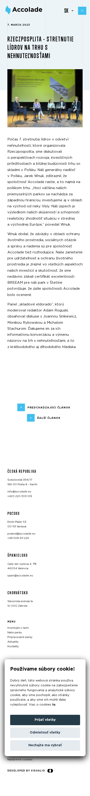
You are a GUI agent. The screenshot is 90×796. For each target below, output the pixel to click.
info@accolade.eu (19, 491)
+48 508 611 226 (18, 538)
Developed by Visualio (26, 771)
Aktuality (13, 642)
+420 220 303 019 (19, 496)
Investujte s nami (18, 628)
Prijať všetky (45, 719)
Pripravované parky (20, 637)
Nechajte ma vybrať (45, 745)
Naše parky (14, 632)
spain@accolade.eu (20, 575)
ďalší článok (48, 418)
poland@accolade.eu (21, 533)
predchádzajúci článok (48, 407)
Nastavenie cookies (20, 759)
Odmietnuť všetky (45, 732)
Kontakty (13, 646)
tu (53, 704)
